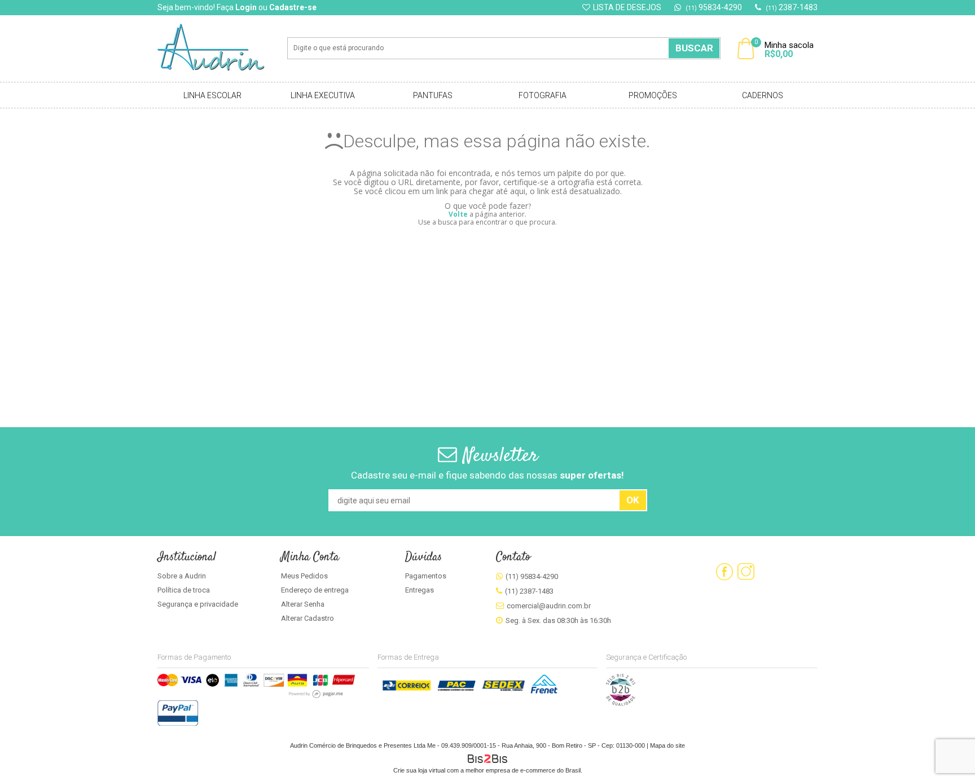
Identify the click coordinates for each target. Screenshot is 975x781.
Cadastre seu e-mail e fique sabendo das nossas (487, 475)
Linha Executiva (323, 95)
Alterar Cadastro (307, 618)
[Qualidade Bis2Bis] (620, 704)
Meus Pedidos (304, 576)
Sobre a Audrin (181, 576)
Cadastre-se (293, 7)
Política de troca (183, 590)
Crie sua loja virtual (419, 770)
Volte (458, 214)
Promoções (653, 95)
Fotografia (542, 95)
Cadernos (762, 95)
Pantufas (433, 95)
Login (246, 7)
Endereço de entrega (315, 590)
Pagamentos (425, 576)
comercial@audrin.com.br (549, 606)
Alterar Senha (302, 604)
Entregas (419, 590)
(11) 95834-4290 (532, 576)
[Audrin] (218, 48)
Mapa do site (667, 745)
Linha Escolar (212, 95)
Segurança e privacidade (197, 604)
